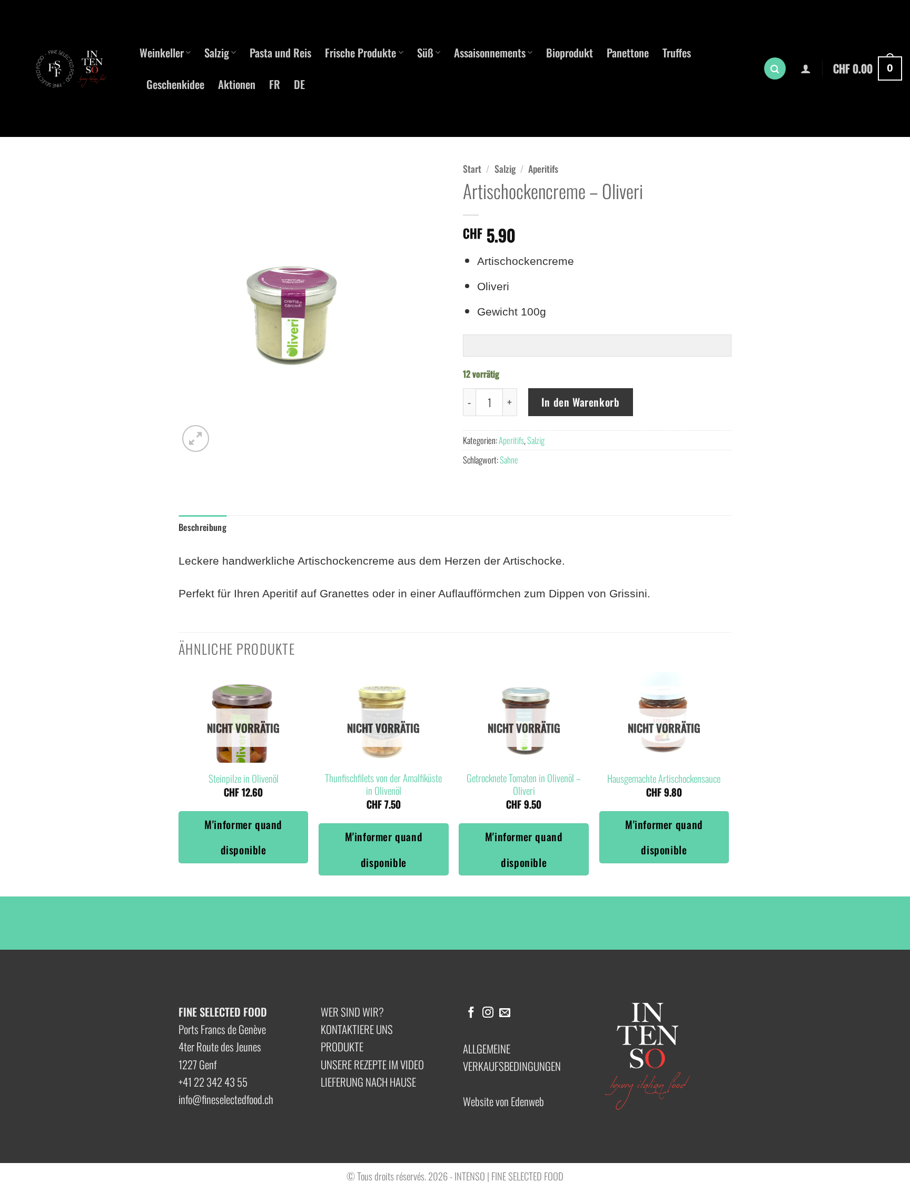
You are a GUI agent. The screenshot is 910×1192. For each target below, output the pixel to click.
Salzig (216, 52)
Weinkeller (162, 52)
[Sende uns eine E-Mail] (504, 1013)
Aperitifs (543, 168)
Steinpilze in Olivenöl (244, 778)
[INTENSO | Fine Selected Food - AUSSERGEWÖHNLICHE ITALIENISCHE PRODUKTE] (76, 68)
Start (472, 168)
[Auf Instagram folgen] (487, 1013)
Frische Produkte (360, 52)
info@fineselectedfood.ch (226, 1099)
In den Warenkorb (580, 402)
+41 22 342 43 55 (213, 1081)
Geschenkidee (175, 84)
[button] (775, 68)
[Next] (728, 783)
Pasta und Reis (280, 52)
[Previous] (179, 783)
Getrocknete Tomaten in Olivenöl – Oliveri (524, 784)
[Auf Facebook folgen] (471, 1013)
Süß (425, 52)
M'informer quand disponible (243, 837)
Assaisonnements (490, 52)
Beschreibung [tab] (202, 527)
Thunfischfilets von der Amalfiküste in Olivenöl (383, 784)
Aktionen (236, 84)
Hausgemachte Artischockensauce (663, 778)
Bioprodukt (569, 52)
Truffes (676, 52)
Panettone (628, 52)
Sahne (509, 459)
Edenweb (527, 1101)
